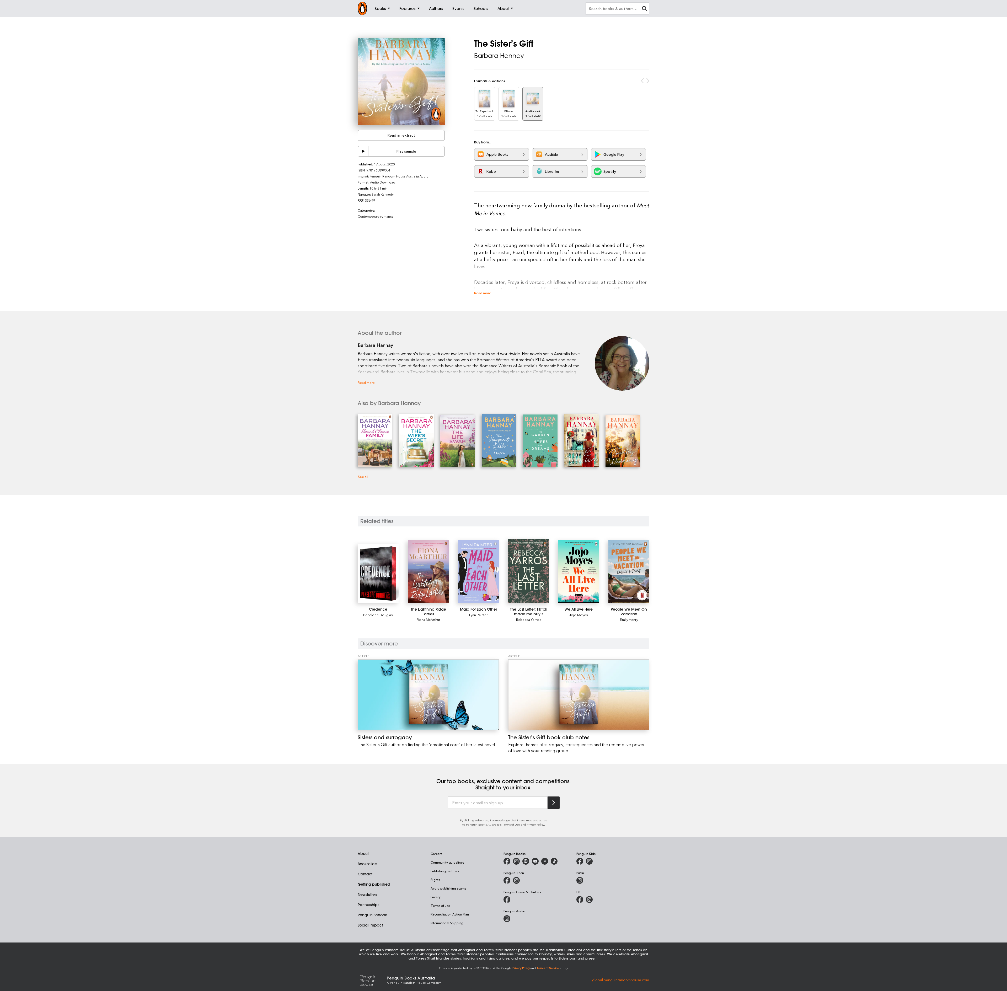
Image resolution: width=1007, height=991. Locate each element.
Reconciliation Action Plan (450, 914)
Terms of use (440, 905)
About (363, 853)
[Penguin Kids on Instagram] (589, 861)
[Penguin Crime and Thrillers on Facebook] (507, 899)
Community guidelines (447, 862)
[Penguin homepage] (362, 8)
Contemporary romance (375, 216)
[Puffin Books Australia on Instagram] (579, 880)
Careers (436, 853)
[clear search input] (644, 9)
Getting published (374, 884)
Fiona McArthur (428, 619)
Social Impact (370, 925)
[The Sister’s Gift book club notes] (578, 695)
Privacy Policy (535, 824)
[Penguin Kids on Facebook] (579, 861)
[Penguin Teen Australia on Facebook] (507, 880)
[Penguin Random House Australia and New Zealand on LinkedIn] (544, 861)
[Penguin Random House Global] (372, 980)
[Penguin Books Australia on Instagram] (516, 861)
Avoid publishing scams (448, 888)
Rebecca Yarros (528, 619)
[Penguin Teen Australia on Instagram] (516, 880)
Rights (435, 879)
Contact (365, 874)
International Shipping (447, 922)
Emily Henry (629, 619)
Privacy (436, 897)
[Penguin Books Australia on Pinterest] (525, 861)
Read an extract (401, 135)
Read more (482, 292)
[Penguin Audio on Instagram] (507, 918)
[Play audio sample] (363, 151)
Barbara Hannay (499, 56)
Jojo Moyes (578, 614)
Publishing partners (445, 871)
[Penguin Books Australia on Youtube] (535, 861)
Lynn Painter (478, 614)
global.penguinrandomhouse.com (620, 979)
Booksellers (367, 863)
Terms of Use (511, 824)
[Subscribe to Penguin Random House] (554, 802)
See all (363, 476)
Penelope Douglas (378, 614)
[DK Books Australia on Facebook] (579, 899)
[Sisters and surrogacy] (428, 695)
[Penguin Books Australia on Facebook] (507, 861)
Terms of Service (548, 968)
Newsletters (367, 894)
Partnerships (368, 904)
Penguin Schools (372, 915)
